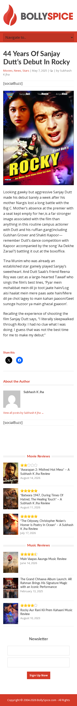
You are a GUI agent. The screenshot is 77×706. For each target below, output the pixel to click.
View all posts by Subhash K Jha (23, 413)
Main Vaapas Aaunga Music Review (43, 559)
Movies (8, 70)
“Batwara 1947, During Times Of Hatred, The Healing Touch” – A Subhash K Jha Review (41, 499)
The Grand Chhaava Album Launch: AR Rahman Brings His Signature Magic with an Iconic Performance (46, 583)
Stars (25, 70)
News (17, 70)
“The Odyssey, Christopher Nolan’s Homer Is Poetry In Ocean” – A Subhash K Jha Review (46, 525)
